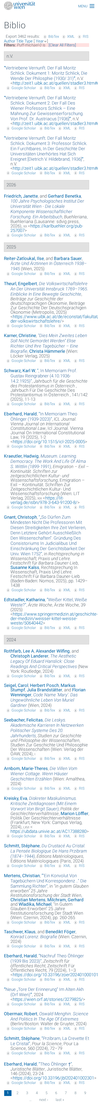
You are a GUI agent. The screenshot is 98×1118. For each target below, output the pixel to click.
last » (60, 1100)
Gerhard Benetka (64, 196)
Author (9, 41)
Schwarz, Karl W (19, 370)
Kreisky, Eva (15, 798)
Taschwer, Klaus (20, 931)
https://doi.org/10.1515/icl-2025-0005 (49, 441)
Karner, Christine (20, 335)
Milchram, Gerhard (65, 899)
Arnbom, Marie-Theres (26, 768)
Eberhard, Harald (20, 413)
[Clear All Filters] (62, 45)
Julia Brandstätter (44, 689)
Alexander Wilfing (53, 651)
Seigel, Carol (16, 685)
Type (29, 41)
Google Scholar (23, 88)
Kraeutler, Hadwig (21, 456)
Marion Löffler (74, 813)
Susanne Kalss (24, 567)
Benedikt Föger (60, 931)
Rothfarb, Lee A (19, 651)
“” (45, 73)
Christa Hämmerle (47, 351)
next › (43, 1100)
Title (20, 41)
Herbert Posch (44, 685)
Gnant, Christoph (20, 517)
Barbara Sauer (68, 258)
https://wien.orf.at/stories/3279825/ (48, 999)
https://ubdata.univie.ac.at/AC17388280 (48, 831)
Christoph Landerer (29, 656)
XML (70, 36)
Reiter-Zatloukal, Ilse (24, 258)
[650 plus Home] (49, 6)
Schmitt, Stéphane (22, 845)
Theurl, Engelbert (20, 283)
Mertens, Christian (22, 875)
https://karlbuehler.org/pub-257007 (46, 228)
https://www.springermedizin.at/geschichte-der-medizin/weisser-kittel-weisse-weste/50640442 (54, 618)
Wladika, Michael (35, 904)
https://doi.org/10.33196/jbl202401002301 (53, 1078)
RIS (85, 36)
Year (40, 41)
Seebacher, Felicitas (23, 720)
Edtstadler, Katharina (24, 599)
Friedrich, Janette (21, 196)
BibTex (53, 36)
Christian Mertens (27, 899)
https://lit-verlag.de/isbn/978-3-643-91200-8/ (43, 500)
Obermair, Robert (20, 1013)
